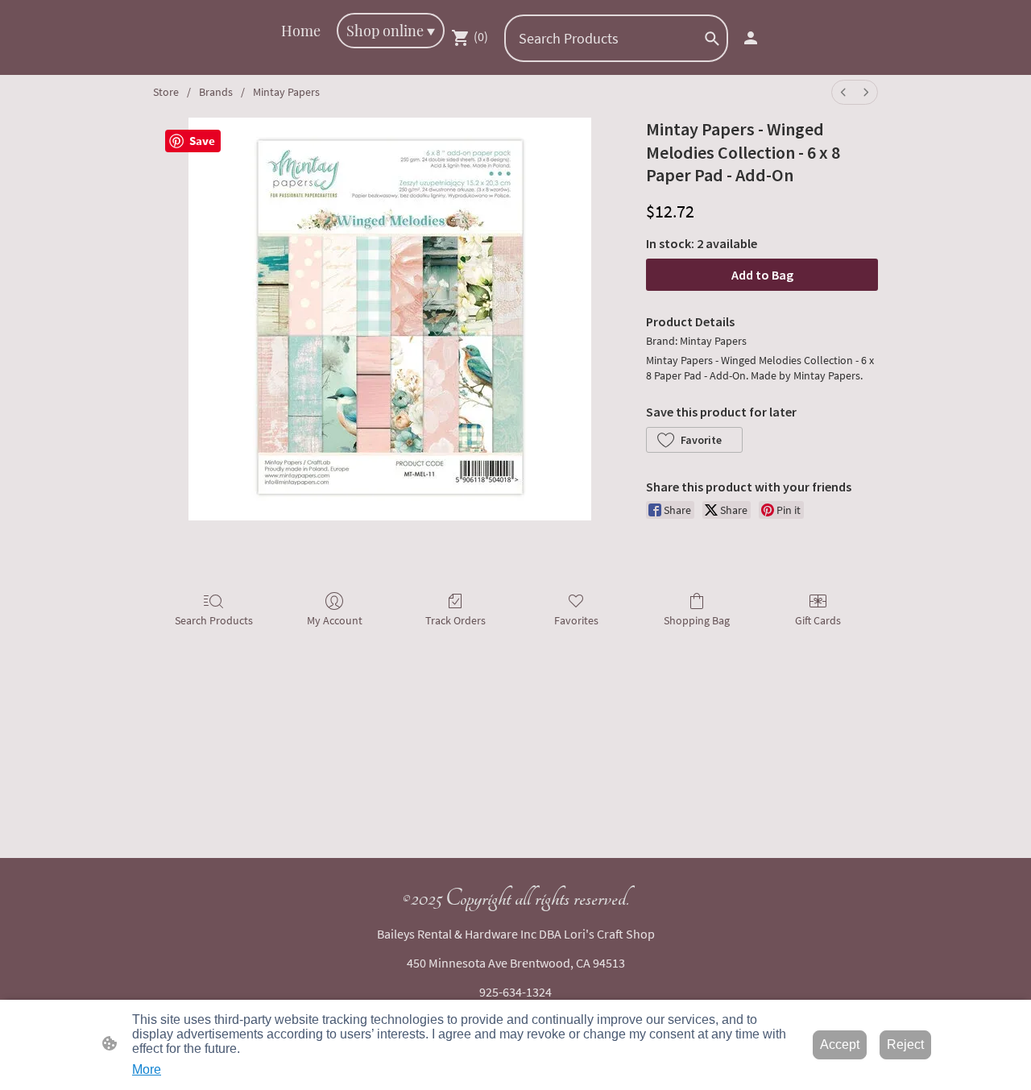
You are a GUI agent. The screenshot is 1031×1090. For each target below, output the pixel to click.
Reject (905, 1044)
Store (166, 92)
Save (202, 140)
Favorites (576, 620)
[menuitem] (843, 92)
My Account (334, 620)
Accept (839, 1044)
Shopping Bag (697, 620)
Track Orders (455, 620)
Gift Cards (818, 620)
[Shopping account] (750, 38)
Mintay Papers (286, 92)
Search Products (214, 620)
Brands (216, 92)
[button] (712, 38)
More (146, 1069)
